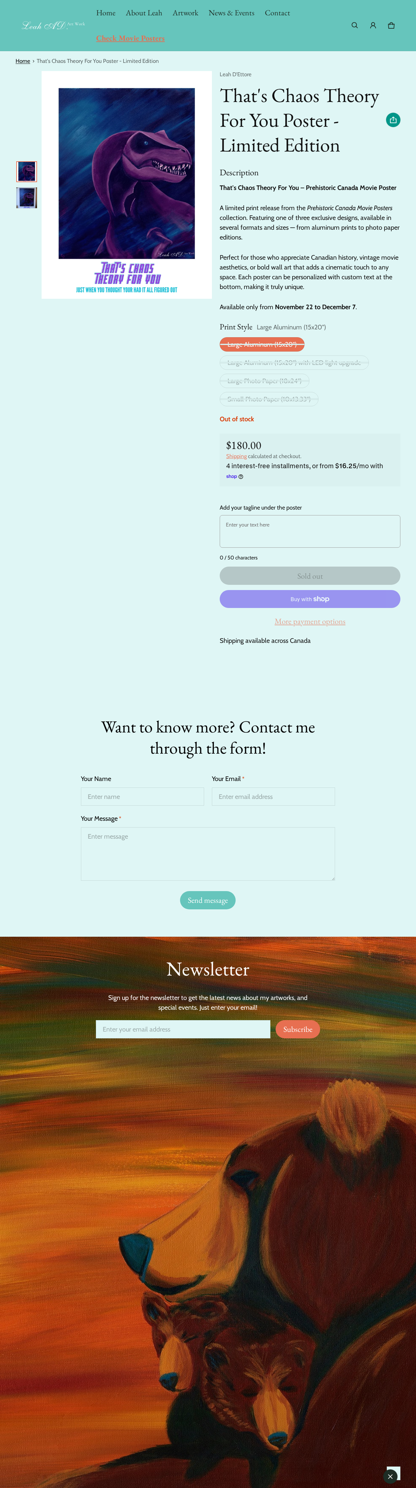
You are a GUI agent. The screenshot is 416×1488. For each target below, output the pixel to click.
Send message (208, 900)
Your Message (101, 818)
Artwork (185, 12)
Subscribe (297, 1029)
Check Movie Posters (130, 38)
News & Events (231, 12)
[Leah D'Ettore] (53, 25)
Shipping (236, 456)
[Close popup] (390, 1476)
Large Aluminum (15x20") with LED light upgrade (294, 363)
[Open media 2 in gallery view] (26, 197)
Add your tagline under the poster (261, 507)
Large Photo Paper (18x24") (265, 381)
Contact (277, 12)
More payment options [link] (310, 621)
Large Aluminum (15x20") (262, 344)
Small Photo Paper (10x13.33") (269, 399)
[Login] (373, 25)
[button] (355, 25)
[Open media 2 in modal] (127, 185)
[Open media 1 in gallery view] (26, 171)
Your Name (96, 779)
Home (105, 12)
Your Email (228, 779)
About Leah (144, 12)
